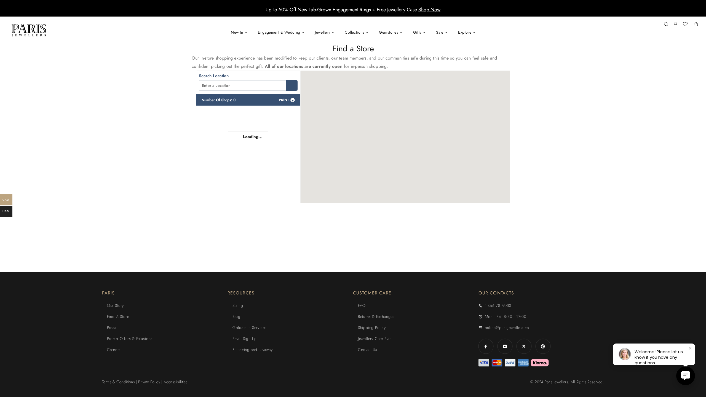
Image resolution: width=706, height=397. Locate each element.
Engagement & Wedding (279, 32)
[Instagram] (504, 346)
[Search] (666, 24)
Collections (354, 32)
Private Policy (149, 382)
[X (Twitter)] (523, 346)
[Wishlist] (685, 25)
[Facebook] (485, 346)
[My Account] (675, 24)
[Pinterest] (542, 346)
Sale (439, 32)
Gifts (417, 32)
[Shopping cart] (696, 25)
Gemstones (388, 32)
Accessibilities (176, 382)
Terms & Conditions (118, 382)
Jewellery (322, 32)
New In (237, 32)
